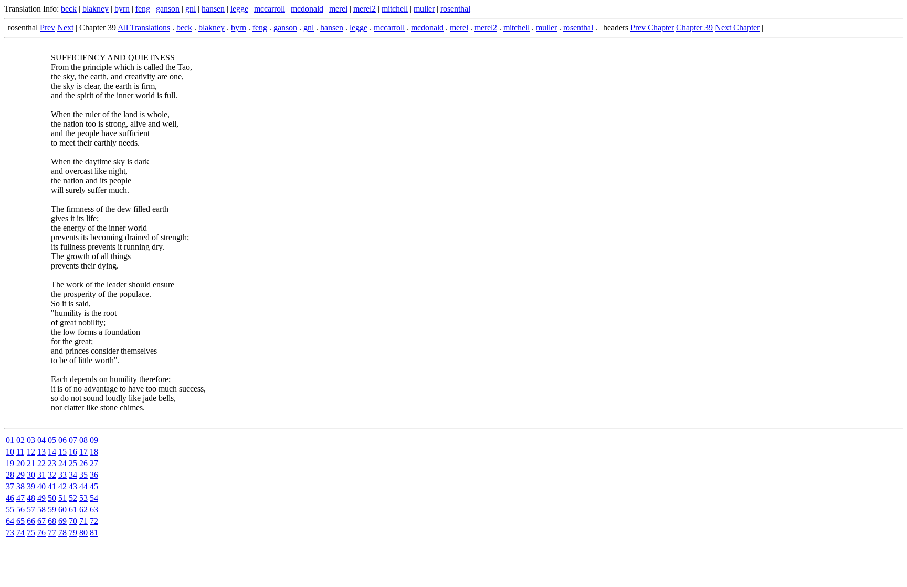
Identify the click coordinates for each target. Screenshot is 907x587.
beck (69, 8)
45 (94, 486)
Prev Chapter (652, 27)
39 (31, 486)
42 (62, 486)
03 (31, 440)
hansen (213, 8)
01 (10, 440)
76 (41, 532)
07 (73, 440)
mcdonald (307, 8)
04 (41, 440)
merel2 (364, 8)
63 (94, 509)
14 (52, 451)
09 (94, 440)
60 (62, 509)
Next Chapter (737, 27)
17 (83, 451)
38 (20, 486)
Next (65, 27)
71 (83, 521)
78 (62, 532)
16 (73, 451)
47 (20, 497)
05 (52, 440)
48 (31, 497)
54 (94, 497)
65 (20, 521)
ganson (168, 8)
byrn (122, 8)
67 (41, 521)
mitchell (395, 8)
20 (20, 463)
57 (31, 509)
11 (20, 451)
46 (10, 497)
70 (73, 521)
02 (20, 440)
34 (73, 474)
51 (62, 497)
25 (73, 463)
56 (20, 509)
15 (62, 451)
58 (41, 509)
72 (94, 521)
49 (41, 497)
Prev (47, 27)
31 (41, 474)
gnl (190, 8)
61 (73, 509)
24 (62, 463)
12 (31, 451)
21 (31, 463)
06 (62, 440)
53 (83, 497)
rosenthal (455, 8)
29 (20, 474)
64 (10, 521)
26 (83, 463)
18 (94, 451)
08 (83, 440)
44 (83, 486)
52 (73, 497)
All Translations (144, 27)
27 (94, 463)
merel (338, 8)
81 (94, 532)
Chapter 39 (694, 27)
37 (10, 486)
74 (20, 532)
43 (73, 486)
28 (10, 474)
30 (31, 474)
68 (52, 521)
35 (83, 474)
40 (41, 486)
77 (52, 532)
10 (10, 451)
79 (73, 532)
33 (62, 474)
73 (10, 532)
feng (142, 8)
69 (62, 521)
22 (41, 463)
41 (52, 486)
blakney (95, 8)
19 (10, 463)
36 (94, 474)
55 (10, 509)
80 (83, 532)
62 (83, 509)
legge (239, 8)
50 (52, 497)
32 (52, 474)
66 (31, 521)
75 (31, 532)
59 (52, 509)
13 (41, 451)
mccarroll (269, 8)
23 (52, 463)
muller (424, 8)
